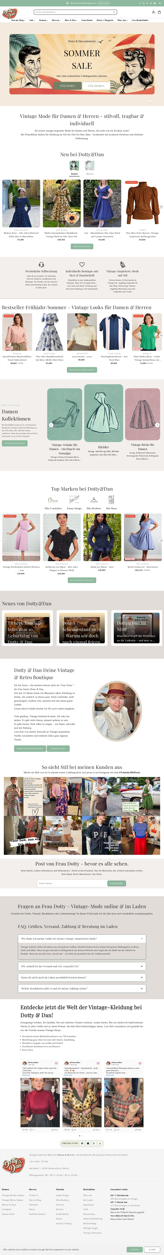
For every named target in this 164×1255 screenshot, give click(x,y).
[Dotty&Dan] (9, 13)
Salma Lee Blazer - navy (102, 567)
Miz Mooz (111, 508)
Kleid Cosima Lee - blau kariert (143, 567)
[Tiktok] (151, 3)
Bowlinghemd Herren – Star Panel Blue (114, 358)
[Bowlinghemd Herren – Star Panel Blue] (114, 332)
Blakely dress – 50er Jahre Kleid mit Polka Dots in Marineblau (21, 235)
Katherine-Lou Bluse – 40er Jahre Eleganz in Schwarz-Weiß (62, 569)
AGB (85, 1209)
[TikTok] (100, 1143)
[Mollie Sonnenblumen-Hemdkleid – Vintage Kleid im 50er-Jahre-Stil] (62, 203)
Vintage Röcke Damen (12, 1200)
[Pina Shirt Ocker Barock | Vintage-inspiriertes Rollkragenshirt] (143, 203)
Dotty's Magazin (105, 20)
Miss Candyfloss (53, 508)
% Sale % (33, 1195)
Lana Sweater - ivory (82, 356)
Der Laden (88, 1200)
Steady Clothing (63, 1223)
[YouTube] (154, 3)
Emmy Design (74, 508)
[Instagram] (143, 3)
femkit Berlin (62, 1214)
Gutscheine (87, 20)
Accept (152, 1249)
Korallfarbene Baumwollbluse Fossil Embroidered (17, 358)
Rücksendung (89, 1223)
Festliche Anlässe (37, 1214)
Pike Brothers (94, 508)
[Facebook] (139, 3)
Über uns (122, 20)
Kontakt (29, 3)
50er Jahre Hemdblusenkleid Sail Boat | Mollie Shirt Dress (49, 358)
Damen (43, 20)
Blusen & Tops (9, 1205)
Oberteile (33, 1205)
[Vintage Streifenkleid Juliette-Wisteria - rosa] (21, 537)
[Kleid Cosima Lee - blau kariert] (143, 537)
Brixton (59, 1209)
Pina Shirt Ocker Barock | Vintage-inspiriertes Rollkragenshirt (142, 235)
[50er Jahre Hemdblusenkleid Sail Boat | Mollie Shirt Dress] (50, 332)
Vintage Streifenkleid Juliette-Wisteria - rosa (21, 569)
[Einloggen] (153, 12)
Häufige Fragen (90, 1228)
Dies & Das (70, 20)
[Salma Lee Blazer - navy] (102, 537)
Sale (31, 20)
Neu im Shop (17, 20)
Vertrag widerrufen (92, 1233)
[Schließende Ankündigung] (160, 3)
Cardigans (7, 1209)
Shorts (32, 1209)
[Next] (161, 207)
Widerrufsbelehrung (92, 1218)
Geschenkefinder (140, 20)
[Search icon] (114, 12)
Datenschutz (89, 1214)
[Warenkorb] (159, 12)
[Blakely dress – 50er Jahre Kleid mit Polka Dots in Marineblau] (21, 203)
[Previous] (3, 207)
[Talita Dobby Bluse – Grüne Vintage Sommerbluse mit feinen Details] (147, 332)
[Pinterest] (147, 3)
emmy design (62, 1195)
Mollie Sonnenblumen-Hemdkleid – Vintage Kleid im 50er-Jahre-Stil (62, 235)
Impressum (88, 1205)
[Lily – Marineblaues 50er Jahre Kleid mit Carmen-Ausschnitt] (102, 203)
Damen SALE (8, 1214)
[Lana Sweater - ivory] (82, 332)
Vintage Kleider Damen (13, 1195)
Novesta (60, 1205)
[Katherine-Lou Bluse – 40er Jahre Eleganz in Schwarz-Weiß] (62, 537)
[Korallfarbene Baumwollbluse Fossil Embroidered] (17, 332)
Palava (59, 1218)
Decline (135, 1249)
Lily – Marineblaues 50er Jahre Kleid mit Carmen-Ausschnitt (102, 235)
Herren (56, 20)
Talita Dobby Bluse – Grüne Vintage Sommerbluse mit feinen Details (147, 358)
